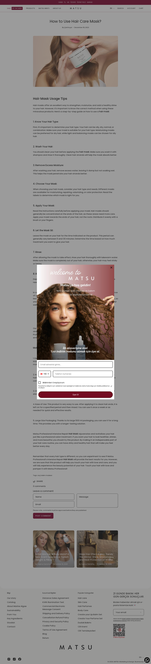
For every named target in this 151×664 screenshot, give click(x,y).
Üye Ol (76, 394)
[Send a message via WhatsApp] (147, 660)
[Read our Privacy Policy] (111, 386)
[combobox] (44, 374)
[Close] (111, 267)
